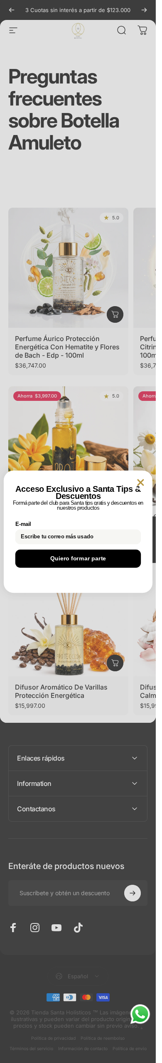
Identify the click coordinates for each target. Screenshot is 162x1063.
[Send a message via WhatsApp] (140, 1014)
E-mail (22, 524)
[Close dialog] (140, 482)
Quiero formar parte (78, 558)
